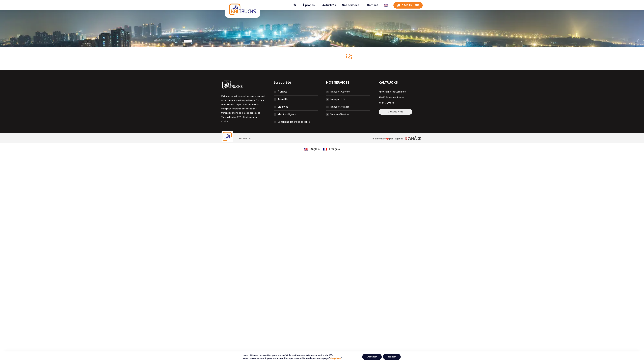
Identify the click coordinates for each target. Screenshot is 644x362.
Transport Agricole (340, 91)
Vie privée (283, 106)
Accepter (372, 356)
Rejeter (392, 356)
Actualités (283, 99)
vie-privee (335, 358)
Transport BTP (337, 99)
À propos (282, 91)
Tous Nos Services (339, 114)
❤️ (387, 138)
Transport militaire (340, 106)
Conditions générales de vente (294, 121)
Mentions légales (287, 114)
